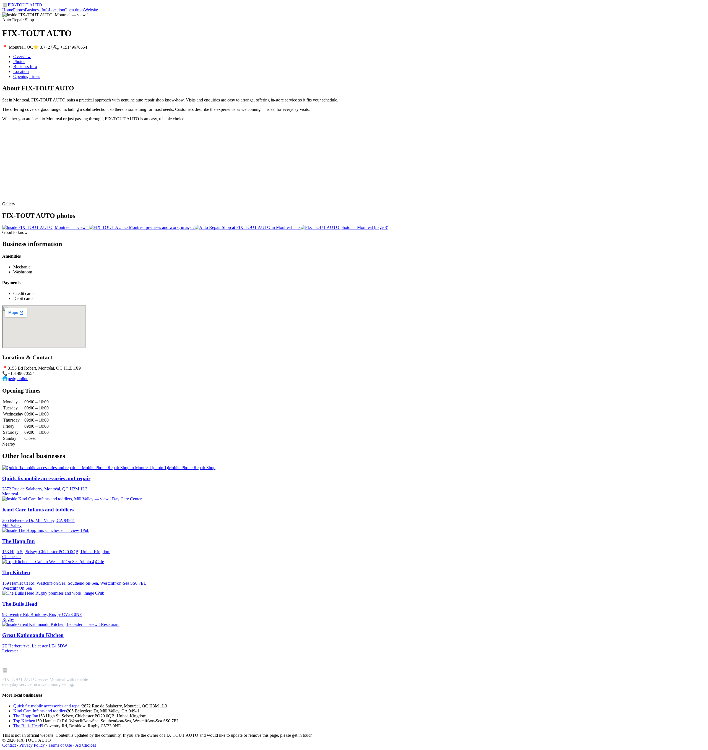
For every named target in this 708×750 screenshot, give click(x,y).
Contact (9, 745)
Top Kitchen (24, 720)
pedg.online (18, 378)
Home (7, 9)
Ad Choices (85, 745)
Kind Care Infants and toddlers (40, 711)
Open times (74, 9)
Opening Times (26, 76)
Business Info (37, 9)
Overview (22, 56)
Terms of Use (60, 745)
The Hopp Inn (25, 716)
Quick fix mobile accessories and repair (47, 706)
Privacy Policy (32, 745)
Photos (19, 9)
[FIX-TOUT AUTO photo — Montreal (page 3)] (344, 227)
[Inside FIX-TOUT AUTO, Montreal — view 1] (45, 227)
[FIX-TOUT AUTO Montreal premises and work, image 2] (142, 227)
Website (91, 9)
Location (56, 9)
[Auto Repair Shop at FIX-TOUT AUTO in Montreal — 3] (248, 227)
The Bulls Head (27, 725)
